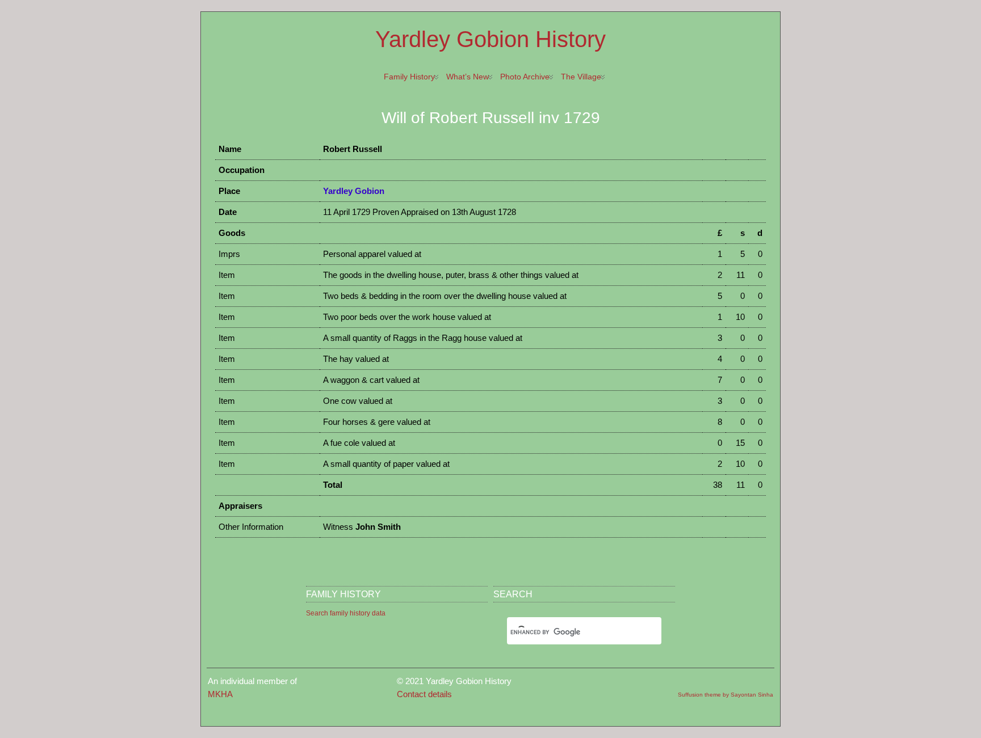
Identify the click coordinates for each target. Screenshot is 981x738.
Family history (409, 76)
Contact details (424, 694)
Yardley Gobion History (490, 39)
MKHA (220, 694)
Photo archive (525, 76)
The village (581, 76)
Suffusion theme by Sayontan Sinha (725, 694)
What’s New (467, 76)
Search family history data (345, 613)
